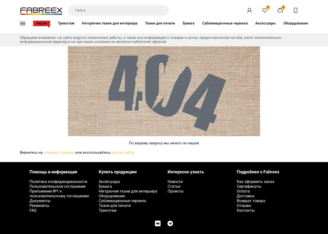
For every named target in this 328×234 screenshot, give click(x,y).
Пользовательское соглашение (57, 186)
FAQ (33, 210)
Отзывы (244, 205)
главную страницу (58, 152)
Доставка (245, 196)
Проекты (175, 191)
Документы (40, 201)
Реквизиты (39, 205)
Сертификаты (249, 186)
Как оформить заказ (255, 181)
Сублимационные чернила (225, 23)
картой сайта (122, 152)
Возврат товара (251, 201)
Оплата (243, 191)
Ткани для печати (160, 23)
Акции (41, 23)
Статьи (174, 186)
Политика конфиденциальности (58, 181)
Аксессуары (265, 23)
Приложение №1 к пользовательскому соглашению (59, 193)
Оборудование (295, 23)
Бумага (188, 23)
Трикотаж (66, 23)
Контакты (246, 210)
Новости (175, 181)
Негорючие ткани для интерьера (109, 23)
